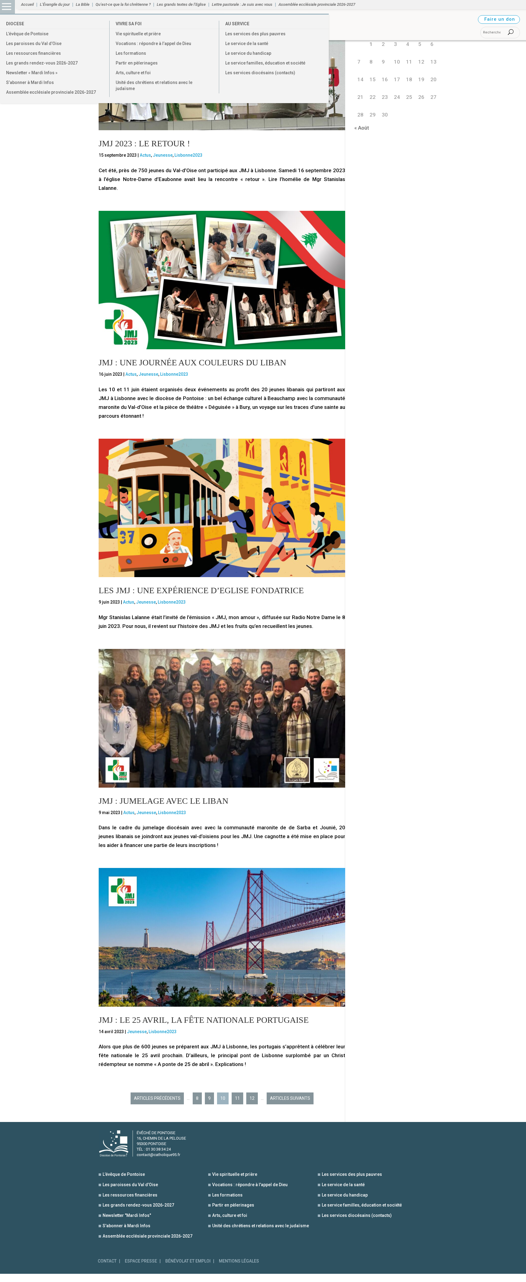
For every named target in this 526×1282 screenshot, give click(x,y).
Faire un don (499, 19)
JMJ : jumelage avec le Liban (163, 801)
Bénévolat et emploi (188, 1261)
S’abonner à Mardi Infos (30, 82)
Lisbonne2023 (188, 155)
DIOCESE (15, 23)
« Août (361, 128)
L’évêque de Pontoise (27, 33)
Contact (107, 1261)
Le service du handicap (248, 53)
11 (237, 1098)
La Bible (82, 4)
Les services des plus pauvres (255, 33)
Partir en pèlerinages (137, 63)
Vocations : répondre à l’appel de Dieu (153, 43)
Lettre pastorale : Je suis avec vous (242, 4)
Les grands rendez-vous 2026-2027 (42, 63)
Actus (145, 155)
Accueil (27, 4)
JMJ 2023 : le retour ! (144, 143)
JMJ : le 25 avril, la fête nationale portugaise (204, 1020)
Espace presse (141, 1261)
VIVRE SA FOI (129, 23)
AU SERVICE (237, 23)
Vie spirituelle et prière (138, 33)
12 (252, 1098)
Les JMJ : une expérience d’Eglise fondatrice (201, 590)
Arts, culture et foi (133, 72)
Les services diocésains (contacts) (260, 72)
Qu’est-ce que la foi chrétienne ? (123, 4)
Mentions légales (239, 1261)
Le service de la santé (246, 43)
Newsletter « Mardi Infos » (32, 72)
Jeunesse (163, 155)
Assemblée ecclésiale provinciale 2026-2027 (51, 92)
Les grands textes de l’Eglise (181, 4)
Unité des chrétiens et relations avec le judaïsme (154, 85)
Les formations (131, 53)
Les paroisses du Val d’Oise (33, 43)
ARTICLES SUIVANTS (290, 1098)
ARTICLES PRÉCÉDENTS (157, 1098)
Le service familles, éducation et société (265, 63)
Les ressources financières (33, 53)
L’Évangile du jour (55, 4)
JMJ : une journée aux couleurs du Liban (192, 362)
